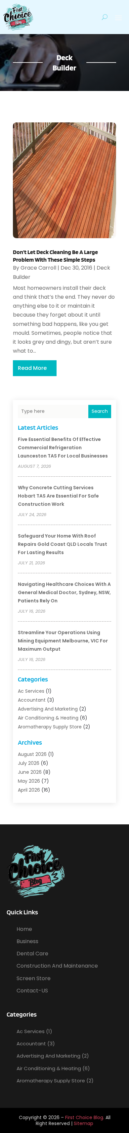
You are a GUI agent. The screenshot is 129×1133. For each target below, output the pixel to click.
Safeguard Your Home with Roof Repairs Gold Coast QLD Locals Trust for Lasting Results (62, 544)
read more (32, 368)
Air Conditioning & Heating (48, 718)
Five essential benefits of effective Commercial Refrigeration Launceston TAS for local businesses (63, 447)
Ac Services (31, 691)
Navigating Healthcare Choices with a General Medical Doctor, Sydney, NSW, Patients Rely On (64, 592)
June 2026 (30, 772)
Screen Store (34, 978)
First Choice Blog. (84, 1117)
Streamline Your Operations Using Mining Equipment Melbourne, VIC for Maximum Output (63, 640)
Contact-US (32, 990)
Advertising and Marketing (48, 709)
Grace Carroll (38, 268)
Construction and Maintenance (57, 966)
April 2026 (29, 790)
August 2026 (32, 754)
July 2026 (28, 763)
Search (100, 411)
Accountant (32, 700)
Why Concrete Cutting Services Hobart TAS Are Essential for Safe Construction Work (58, 495)
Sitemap (83, 1123)
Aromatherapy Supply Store (50, 726)
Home (24, 929)
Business (27, 941)
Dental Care (32, 953)
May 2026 (29, 781)
